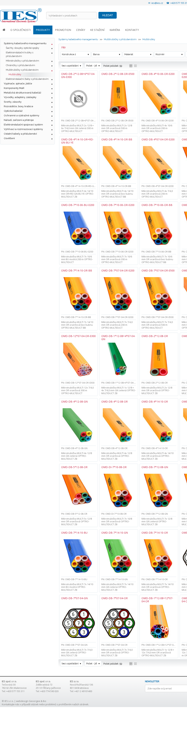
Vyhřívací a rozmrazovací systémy (23, 129)
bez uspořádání (70, 65)
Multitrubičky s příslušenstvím (22, 69)
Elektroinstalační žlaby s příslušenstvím (27, 79)
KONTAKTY (132, 30)
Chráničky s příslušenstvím (20, 65)
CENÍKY (80, 30)
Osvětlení (9, 138)
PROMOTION (63, 30)
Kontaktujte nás (10, 704)
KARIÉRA (115, 30)
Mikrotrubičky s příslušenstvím (22, 60)
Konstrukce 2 (69, 54)
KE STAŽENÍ (97, 30)
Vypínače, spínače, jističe (18, 83)
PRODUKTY (43, 30)
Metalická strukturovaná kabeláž (22, 92)
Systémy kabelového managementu (25, 43)
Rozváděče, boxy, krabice (18, 106)
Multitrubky (15, 74)
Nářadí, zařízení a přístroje (19, 120)
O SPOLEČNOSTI (20, 30)
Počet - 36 (91, 65)
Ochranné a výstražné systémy (21, 115)
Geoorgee (34, 701)
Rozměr (160, 54)
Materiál (128, 54)
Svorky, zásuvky (13, 101)
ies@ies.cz (157, 3)
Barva (96, 54)
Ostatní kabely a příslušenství (20, 133)
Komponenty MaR (14, 88)
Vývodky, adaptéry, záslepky (20, 97)
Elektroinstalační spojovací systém (23, 124)
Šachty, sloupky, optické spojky (22, 48)
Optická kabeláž (13, 111)
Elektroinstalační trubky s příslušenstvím (19, 54)
